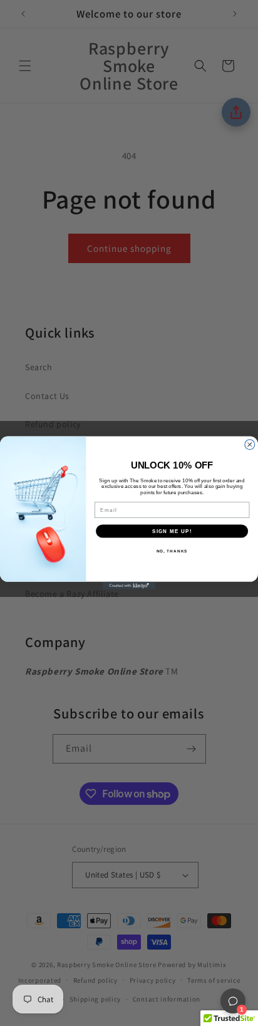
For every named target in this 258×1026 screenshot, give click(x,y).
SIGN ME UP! (172, 531)
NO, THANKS (172, 551)
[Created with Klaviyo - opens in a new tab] (129, 586)
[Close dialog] (250, 445)
